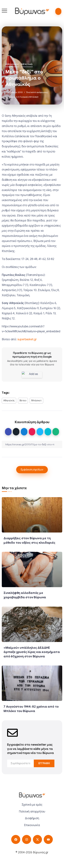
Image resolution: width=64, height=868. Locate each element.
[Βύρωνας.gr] (32, 11)
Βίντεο (23, 400)
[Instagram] (26, 839)
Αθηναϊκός (12, 64)
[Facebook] (15, 839)
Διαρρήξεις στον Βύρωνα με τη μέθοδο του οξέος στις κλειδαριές (29, 540)
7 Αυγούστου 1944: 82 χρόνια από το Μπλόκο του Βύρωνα (31, 709)
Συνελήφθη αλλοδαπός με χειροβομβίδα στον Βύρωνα (25, 595)
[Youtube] (48, 839)
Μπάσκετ (36, 400)
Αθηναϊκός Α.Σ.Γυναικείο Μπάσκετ (21, 97)
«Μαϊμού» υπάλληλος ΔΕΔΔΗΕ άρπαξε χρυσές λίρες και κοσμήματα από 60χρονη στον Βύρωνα (32, 652)
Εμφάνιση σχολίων (32, 469)
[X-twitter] (37, 839)
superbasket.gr (27, 339)
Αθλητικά (27, 64)
